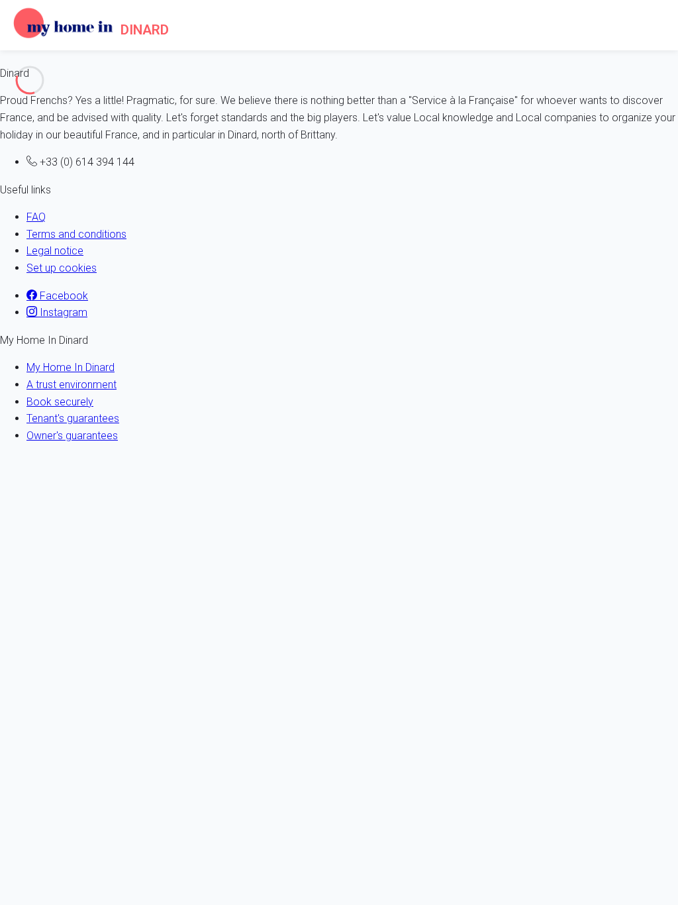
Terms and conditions (76, 234)
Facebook (62, 296)
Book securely (59, 402)
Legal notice (54, 250)
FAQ (36, 217)
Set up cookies (61, 268)
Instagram (62, 312)
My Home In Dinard (70, 367)
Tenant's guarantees (72, 418)
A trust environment (71, 384)
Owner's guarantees (72, 435)
